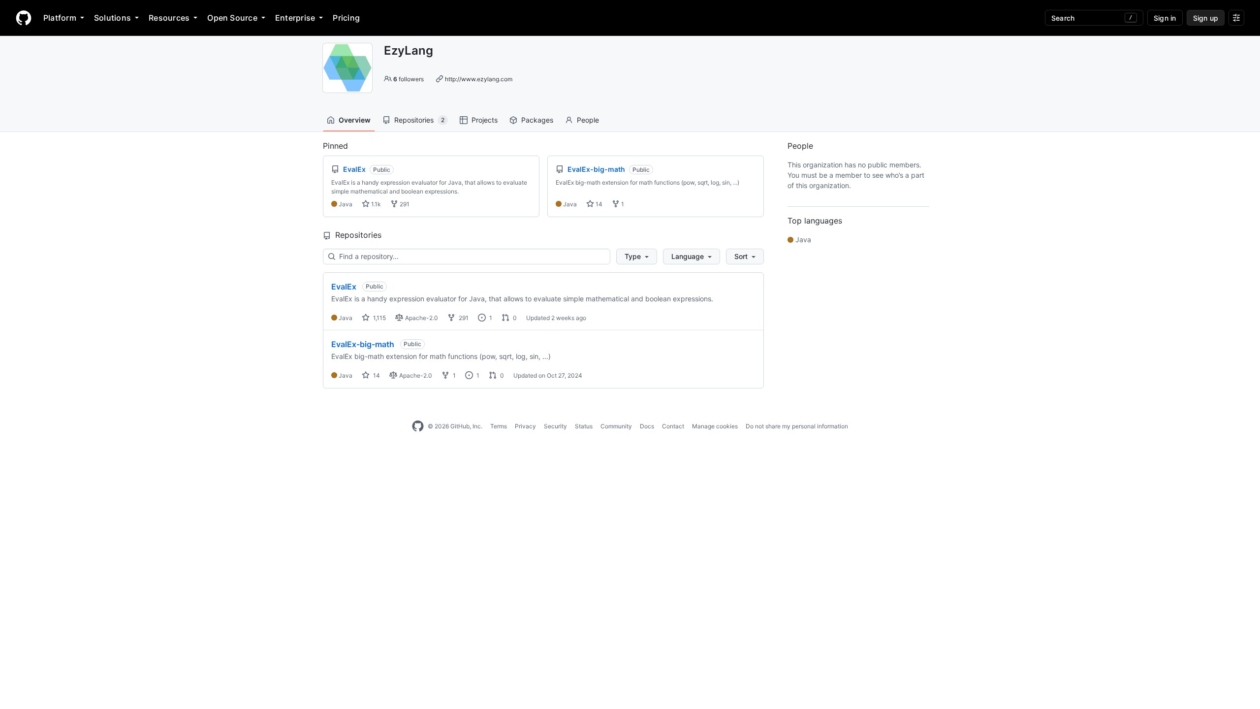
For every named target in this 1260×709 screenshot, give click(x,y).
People (588, 120)
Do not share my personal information (797, 426)
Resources (169, 18)
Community (616, 426)
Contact (673, 426)
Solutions (112, 18)
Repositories (419, 120)
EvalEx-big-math (362, 344)
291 (404, 204)
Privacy (525, 426)
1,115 (379, 318)
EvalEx (343, 286)
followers (408, 79)
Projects (485, 120)
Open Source (232, 18)
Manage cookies (715, 426)
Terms (498, 426)
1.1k (375, 204)
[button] (636, 256)
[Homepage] (24, 18)
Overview (355, 120)
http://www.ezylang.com (478, 79)
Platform (59, 18)
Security (555, 426)
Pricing (346, 18)
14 (598, 204)
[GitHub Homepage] (418, 426)
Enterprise (295, 18)
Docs (647, 426)
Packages (537, 120)
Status (584, 426)
